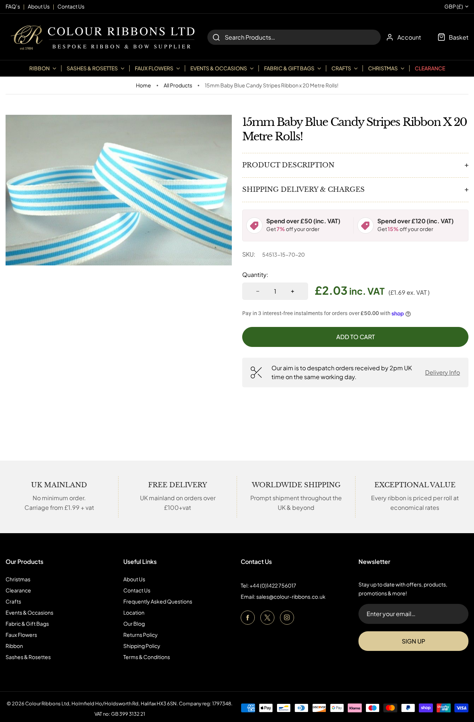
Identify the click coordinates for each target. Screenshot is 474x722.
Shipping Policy (141, 645)
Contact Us (136, 590)
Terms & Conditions (146, 657)
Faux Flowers (21, 634)
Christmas (18, 579)
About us (39, 6)
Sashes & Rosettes (28, 657)
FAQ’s (13, 6)
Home (143, 85)
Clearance (430, 68)
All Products (178, 85)
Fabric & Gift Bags (27, 623)
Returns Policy (140, 634)
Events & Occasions (29, 612)
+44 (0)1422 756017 (273, 585)
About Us (134, 579)
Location (133, 612)
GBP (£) (453, 6)
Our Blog (134, 623)
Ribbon (14, 645)
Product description (288, 165)
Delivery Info (442, 372)
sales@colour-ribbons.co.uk (291, 596)
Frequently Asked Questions (157, 601)
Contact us (70, 6)
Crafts (13, 601)
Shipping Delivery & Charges (303, 189)
